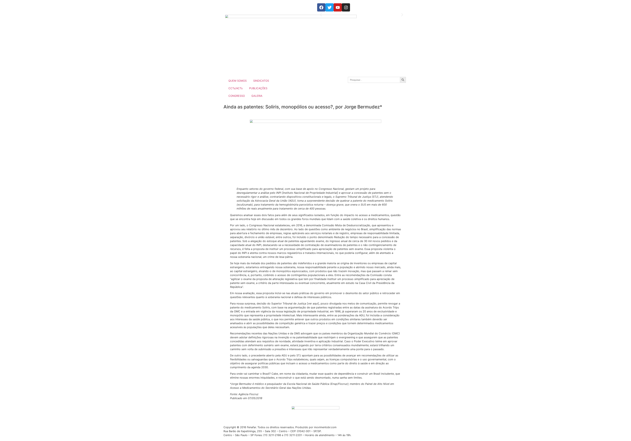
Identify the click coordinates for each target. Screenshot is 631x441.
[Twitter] (329, 7)
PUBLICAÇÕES (258, 88)
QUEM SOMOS (237, 80)
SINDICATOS (261, 80)
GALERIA (256, 95)
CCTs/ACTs (235, 88)
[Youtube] (338, 7)
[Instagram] (346, 7)
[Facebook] (321, 7)
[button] (321, 15)
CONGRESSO (236, 95)
